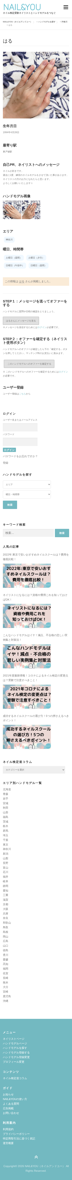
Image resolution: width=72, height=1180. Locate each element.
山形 (5, 812)
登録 (5, 462)
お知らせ (8, 1094)
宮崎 (5, 991)
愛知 (5, 890)
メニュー (65, 7)
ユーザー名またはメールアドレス (20, 420)
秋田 (5, 807)
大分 (5, 987)
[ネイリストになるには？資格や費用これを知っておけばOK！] (27, 616)
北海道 (7, 789)
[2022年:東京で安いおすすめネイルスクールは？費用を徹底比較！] (27, 576)
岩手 (5, 798)
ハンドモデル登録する (16, 1052)
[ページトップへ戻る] (36, 1157)
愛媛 (5, 959)
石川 (5, 872)
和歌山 (7, 922)
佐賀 (5, 973)
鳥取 (5, 927)
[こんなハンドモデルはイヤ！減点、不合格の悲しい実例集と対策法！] (27, 656)
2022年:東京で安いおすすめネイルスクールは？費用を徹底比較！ (36, 557)
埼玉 (5, 835)
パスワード (8, 434)
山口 (5, 945)
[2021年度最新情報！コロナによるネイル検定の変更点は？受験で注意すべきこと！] (27, 697)
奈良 (5, 918)
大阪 (5, 908)
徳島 (5, 950)
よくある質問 (11, 1103)
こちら (22, 393)
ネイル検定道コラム (15, 1078)
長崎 (5, 977)
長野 (5, 862)
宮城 (5, 803)
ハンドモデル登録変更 (16, 1057)
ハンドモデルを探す (15, 1047)
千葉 (5, 839)
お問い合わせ (11, 1112)
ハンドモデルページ (15, 1043)
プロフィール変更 (13, 1061)
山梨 (5, 858)
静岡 (5, 885)
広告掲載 (8, 1108)
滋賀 (5, 899)
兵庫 (5, 913)
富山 (5, 867)
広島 (5, 941)
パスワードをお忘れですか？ (20, 456)
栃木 (5, 826)
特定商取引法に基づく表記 (19, 1138)
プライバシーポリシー (16, 1133)
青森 (5, 793)
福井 (5, 876)
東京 (5, 844)
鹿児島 (7, 996)
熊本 (5, 982)
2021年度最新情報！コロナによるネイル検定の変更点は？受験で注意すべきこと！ (35, 678)
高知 (5, 964)
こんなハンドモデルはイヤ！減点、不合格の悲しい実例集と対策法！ (35, 637)
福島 (5, 816)
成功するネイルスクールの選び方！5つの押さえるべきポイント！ (36, 718)
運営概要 (8, 1143)
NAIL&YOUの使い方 (15, 1099)
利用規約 (8, 1129)
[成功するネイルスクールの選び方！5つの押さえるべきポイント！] (27, 737)
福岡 (5, 968)
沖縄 (5, 1000)
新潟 (5, 853)
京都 (5, 904)
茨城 (5, 821)
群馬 (5, 830)
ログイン (42, 327)
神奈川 (7, 849)
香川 (5, 954)
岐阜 (5, 881)
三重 (5, 895)
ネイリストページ (13, 1038)
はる (21, 281)
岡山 (5, 936)
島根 (5, 931)
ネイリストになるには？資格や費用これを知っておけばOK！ (35, 597)
